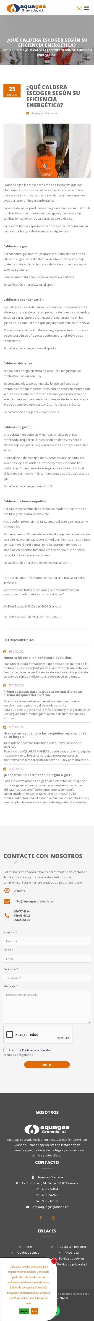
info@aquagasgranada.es (34, 901)
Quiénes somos (28, 1252)
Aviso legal (72, 1252)
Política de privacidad (37, 1050)
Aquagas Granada (50, 1177)
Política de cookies (72, 1258)
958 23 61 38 (22, 920)
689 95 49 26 (22, 915)
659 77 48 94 (22, 911)
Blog (17, 50)
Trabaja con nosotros (72, 1247)
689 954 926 (50, 1195)
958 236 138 (50, 1201)
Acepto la (30, 1050)
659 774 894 (50, 1189)
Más (34, 1311)
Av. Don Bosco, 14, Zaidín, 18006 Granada (50, 1183)
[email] (79, 7)
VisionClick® (59, 1298)
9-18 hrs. (20, 891)
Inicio (6, 50)
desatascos (57, 1140)
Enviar (47, 1065)
